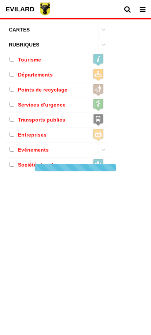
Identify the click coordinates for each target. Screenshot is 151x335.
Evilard (19, 9)
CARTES (19, 30)
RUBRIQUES (24, 45)
